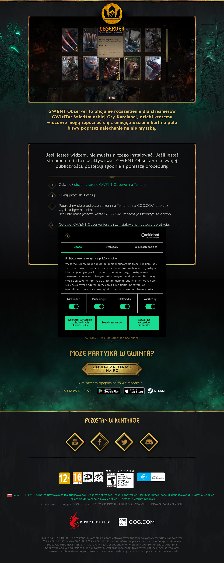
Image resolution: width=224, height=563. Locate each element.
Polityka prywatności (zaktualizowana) (165, 495)
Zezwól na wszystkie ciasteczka (144, 323)
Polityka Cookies (203, 495)
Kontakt (125, 499)
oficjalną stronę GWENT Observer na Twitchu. (110, 184)
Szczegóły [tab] (112, 247)
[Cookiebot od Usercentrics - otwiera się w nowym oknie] (144, 235)
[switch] (99, 306)
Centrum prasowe (144, 499)
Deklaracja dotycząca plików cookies (92, 499)
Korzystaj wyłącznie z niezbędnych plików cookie (80, 323)
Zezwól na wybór (112, 323)
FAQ (31, 495)
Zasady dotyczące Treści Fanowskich (112, 495)
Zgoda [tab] (78, 247)
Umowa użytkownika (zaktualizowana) (61, 495)
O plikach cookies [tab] (146, 247)
